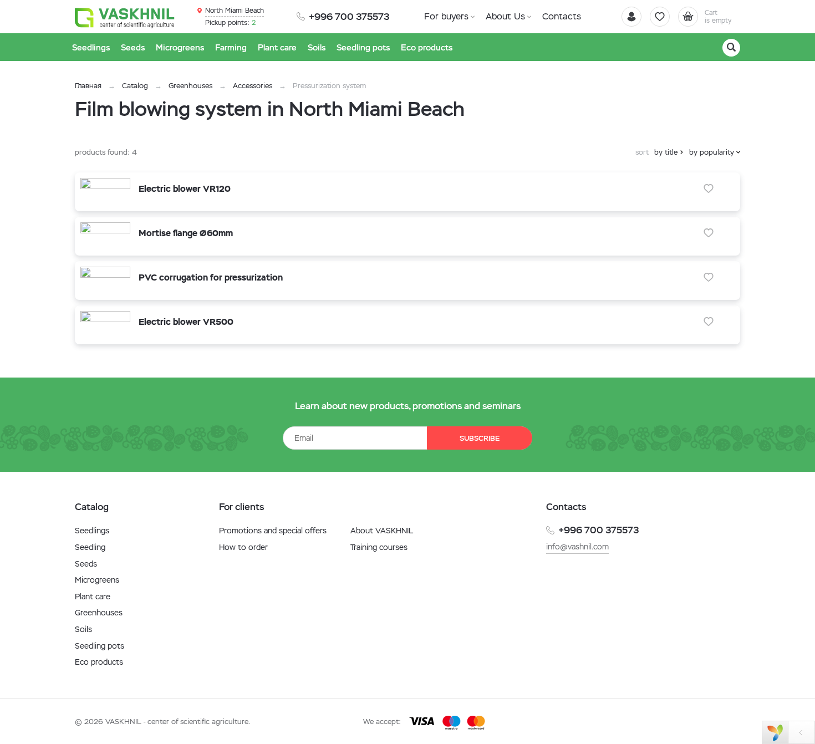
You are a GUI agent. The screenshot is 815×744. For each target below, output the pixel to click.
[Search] (731, 48)
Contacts (561, 16)
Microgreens (97, 580)
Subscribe (480, 438)
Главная (88, 85)
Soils (83, 629)
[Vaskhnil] (125, 17)
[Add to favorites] (708, 188)
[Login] (631, 17)
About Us (505, 16)
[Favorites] (660, 17)
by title (666, 152)
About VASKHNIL (381, 531)
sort (642, 152)
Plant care (92, 597)
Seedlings (92, 531)
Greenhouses (190, 85)
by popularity (711, 152)
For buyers (446, 16)
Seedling (90, 547)
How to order (243, 547)
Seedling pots (99, 646)
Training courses (378, 547)
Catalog (135, 85)
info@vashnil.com (577, 547)
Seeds (86, 564)
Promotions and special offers (273, 531)
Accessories (252, 85)
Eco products (99, 662)
